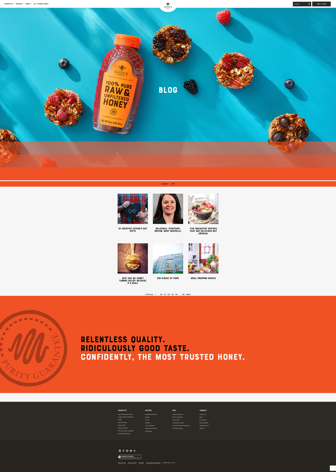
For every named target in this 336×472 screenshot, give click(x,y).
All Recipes (148, 431)
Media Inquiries (204, 425)
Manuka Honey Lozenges (125, 431)
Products (8, 4)
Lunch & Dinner (150, 425)
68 (183, 294)
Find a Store (321, 4)
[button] (13, 4)
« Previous (149, 294)
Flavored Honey (123, 428)
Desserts (147, 422)
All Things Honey (41, 4)
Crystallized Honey (178, 422)
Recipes (19, 4)
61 (165, 294)
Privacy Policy (132, 463)
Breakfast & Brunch (151, 414)
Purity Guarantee (177, 414)
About (28, 4)
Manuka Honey (122, 422)
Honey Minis (121, 425)
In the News (203, 420)
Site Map (141, 463)
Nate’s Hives (176, 420)
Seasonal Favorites (151, 428)
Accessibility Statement (153, 463)
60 (161, 294)
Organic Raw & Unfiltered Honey (126, 418)
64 (176, 294)
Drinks (147, 420)
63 (173, 294)
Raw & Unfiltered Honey (125, 414)
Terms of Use (122, 463)
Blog (173, 184)
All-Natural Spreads (124, 433)
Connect (203, 410)
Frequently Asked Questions (181, 425)
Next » (188, 294)
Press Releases (204, 422)
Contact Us (203, 414)
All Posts (165, 184)
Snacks (147, 417)
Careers (202, 428)
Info (174, 410)
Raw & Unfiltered (177, 417)
